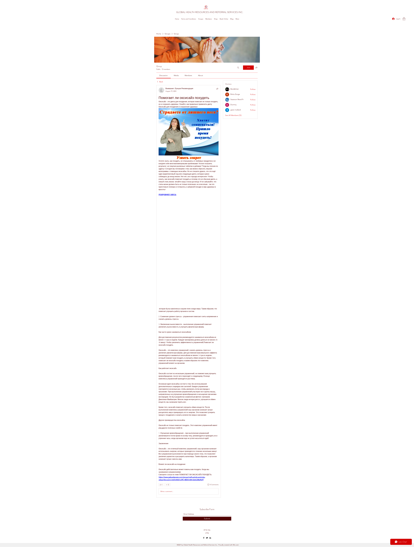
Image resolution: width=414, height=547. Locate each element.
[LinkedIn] (210, 538)
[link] (163, 75)
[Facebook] (204, 538)
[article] (188, 291)
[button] (404, 18)
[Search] (238, 67)
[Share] (217, 88)
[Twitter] (207, 538)
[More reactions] (167, 484)
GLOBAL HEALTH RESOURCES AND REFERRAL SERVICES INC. (209, 12)
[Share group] (256, 67)
